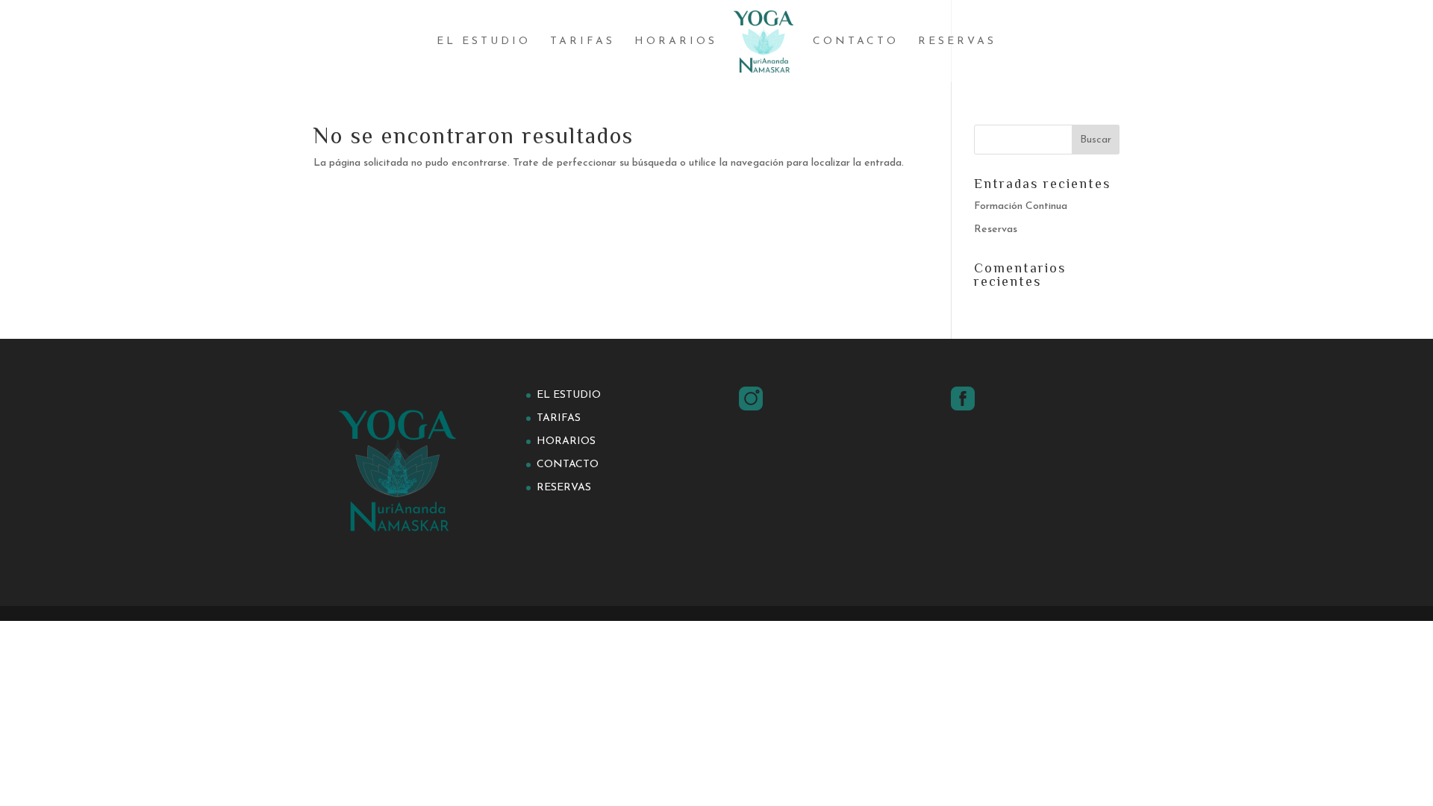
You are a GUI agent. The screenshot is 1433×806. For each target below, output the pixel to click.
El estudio (484, 42)
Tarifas (582, 42)
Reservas (957, 42)
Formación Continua (1020, 206)
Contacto (856, 42)
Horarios (675, 42)
